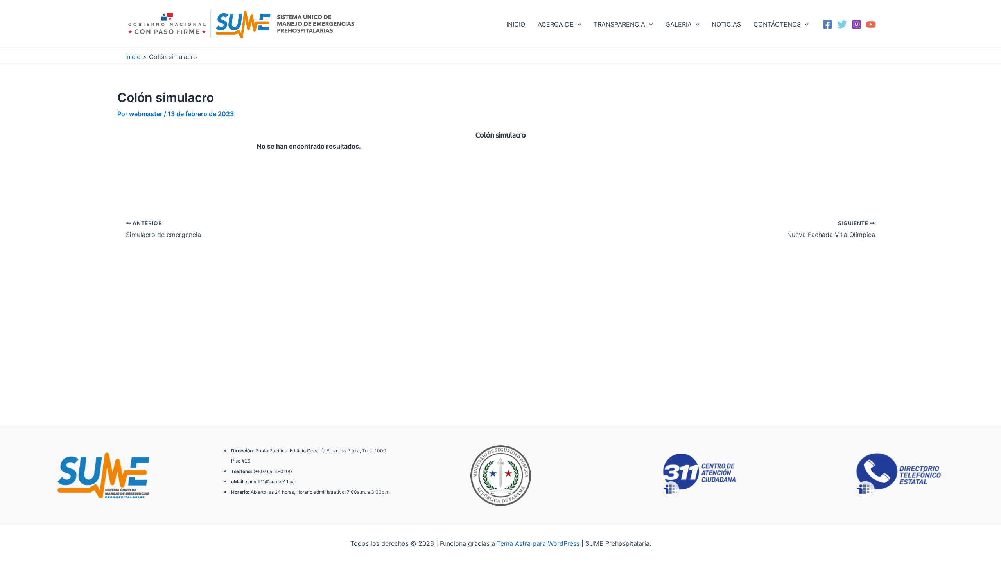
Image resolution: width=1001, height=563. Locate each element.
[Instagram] (856, 24)
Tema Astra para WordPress (538, 543)
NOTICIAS (726, 24)
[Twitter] (842, 24)
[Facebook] (827, 24)
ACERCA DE (556, 24)
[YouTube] (871, 24)
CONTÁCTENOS (777, 24)
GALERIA (679, 24)
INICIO (515, 24)
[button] (577, 24)
